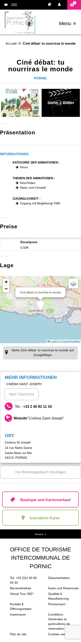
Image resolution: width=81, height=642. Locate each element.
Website (39, 418)
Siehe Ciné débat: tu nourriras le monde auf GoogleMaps (42, 352)
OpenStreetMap (71, 341)
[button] (74, 5)
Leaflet (54, 341)
